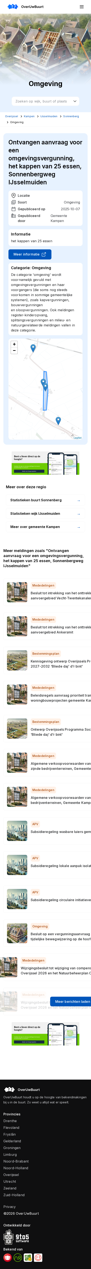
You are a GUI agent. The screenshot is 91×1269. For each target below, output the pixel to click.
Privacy (9, 1207)
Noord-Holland (15, 1168)
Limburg (10, 1154)
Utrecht (9, 1181)
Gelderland (12, 1141)
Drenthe (10, 1121)
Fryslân (9, 1134)
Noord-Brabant (16, 1161)
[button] (45, 387)
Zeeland (9, 1188)
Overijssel (11, 1175)
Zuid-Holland (14, 1195)
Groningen (12, 1148)
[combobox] (45, 101)
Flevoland (11, 1127)
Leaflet (77, 437)
